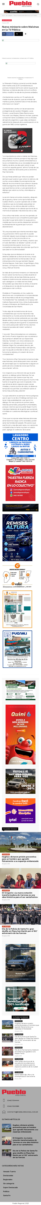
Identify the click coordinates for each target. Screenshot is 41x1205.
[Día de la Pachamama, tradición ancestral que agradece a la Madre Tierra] (7, 1051)
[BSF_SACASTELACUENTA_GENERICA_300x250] (20, 999)
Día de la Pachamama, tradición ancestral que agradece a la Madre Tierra (27, 1051)
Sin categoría (9, 15)
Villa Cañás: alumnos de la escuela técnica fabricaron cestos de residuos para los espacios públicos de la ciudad (26, 1064)
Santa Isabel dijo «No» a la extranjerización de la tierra (25, 1075)
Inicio (3, 15)
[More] (25, 34)
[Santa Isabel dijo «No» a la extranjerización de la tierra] (7, 1075)
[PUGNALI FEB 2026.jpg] (20, 649)
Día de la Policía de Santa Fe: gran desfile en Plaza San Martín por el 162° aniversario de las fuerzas (20, 931)
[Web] (20, 810)
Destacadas (6, 854)
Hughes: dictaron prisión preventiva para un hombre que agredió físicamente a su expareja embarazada (20, 859)
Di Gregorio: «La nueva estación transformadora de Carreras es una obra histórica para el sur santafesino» (20, 895)
